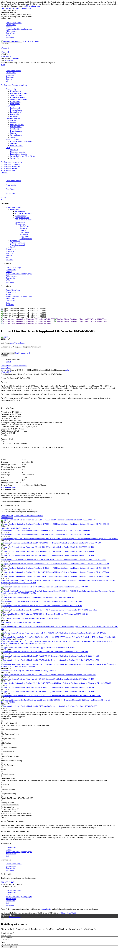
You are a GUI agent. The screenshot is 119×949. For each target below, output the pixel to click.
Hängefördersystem (17, 97)
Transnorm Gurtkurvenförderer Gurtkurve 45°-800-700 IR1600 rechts (80, 560)
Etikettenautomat (16, 146)
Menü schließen (7, 56)
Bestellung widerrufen (8, 915)
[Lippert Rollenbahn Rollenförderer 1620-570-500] (20, 648)
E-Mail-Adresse (7, 933)
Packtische (14, 116)
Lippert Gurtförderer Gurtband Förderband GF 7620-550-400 (71, 679)
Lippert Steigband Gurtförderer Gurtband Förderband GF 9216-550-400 (82, 572)
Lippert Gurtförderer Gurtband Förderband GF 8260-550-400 (71, 691)
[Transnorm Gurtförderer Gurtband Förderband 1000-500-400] (24, 530)
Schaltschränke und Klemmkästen (22, 156)
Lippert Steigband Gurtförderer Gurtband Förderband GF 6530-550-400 (82, 576)
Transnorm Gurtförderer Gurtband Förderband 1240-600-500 (70, 534)
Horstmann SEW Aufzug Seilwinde (43, 671)
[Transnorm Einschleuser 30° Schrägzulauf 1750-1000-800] (23, 614)
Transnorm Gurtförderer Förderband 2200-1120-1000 (62, 601)
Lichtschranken (15, 127)
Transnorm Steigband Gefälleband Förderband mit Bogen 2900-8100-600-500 (89, 539)
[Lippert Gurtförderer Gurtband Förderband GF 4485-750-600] (24, 687)
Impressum (10, 37)
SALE (8, 148)
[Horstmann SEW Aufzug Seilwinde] (15, 671)
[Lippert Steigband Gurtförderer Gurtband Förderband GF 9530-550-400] (28, 568)
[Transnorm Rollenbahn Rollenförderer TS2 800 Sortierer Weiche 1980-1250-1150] (32, 637)
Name (4, 942)
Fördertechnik (11, 89)
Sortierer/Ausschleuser (18, 100)
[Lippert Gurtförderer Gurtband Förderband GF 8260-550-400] (24, 691)
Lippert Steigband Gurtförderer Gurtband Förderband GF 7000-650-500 (82, 524)
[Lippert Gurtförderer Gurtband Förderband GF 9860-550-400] (24, 547)
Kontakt (9, 27)
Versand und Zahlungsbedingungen (19, 29)
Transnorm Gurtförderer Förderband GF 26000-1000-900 (66, 652)
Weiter (13, 947)
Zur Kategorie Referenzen (10, 166)
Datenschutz (10, 33)
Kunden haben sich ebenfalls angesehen (28, 516)
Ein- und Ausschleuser (18, 93)
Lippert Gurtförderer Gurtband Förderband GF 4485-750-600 (71, 687)
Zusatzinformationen (19, 366)
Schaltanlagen (15, 129)
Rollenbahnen (15, 102)
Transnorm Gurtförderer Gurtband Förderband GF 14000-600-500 (76, 543)
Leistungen (10, 251)
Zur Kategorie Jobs (8, 170)
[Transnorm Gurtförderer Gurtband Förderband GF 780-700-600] (25, 706)
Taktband (23, 230)
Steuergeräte (14, 158)
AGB (8, 35)
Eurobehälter (15, 114)
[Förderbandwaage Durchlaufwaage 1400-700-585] (20, 597)
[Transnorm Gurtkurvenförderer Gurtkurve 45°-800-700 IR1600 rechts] (28, 560)
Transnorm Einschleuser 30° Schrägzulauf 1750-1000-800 (67, 614)
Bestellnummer (7, 938)
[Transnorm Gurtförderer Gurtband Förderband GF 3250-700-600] (26, 656)
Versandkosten (46, 909)
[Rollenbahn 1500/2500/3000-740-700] (16, 618)
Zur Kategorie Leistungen (10, 164)
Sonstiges (13, 137)
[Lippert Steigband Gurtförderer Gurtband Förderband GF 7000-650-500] (28, 524)
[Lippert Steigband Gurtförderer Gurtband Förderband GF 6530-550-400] (28, 576)
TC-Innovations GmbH (67, 913)
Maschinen (14, 150)
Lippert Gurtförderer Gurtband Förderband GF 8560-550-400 (71, 555)
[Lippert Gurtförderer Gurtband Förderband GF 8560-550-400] (24, 555)
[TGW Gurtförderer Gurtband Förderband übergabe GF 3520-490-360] (28, 633)
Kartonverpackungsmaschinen (21, 141)
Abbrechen (5, 947)
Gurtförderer (24, 226)
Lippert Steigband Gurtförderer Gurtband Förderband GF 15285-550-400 (84, 683)
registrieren (9, 60)
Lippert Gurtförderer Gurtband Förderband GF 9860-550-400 (71, 547)
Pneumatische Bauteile (18, 154)
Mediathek (9, 260)
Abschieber (24, 234)
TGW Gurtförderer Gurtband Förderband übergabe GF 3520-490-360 (80, 633)
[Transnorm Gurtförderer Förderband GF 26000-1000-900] (23, 652)
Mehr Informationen (33, 6)
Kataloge (9, 255)
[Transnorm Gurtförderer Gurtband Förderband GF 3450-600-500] (26, 660)
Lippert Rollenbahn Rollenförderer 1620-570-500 (58, 648)
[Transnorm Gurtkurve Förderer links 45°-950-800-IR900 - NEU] (25, 610)
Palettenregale (15, 108)
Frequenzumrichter (17, 125)
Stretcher (13, 143)
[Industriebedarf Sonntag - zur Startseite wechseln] (20, 41)
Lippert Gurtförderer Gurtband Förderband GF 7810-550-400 (71, 551)
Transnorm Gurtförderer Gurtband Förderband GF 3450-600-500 (75, 660)
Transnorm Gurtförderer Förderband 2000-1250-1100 (62, 606)
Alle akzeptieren (14, 8)
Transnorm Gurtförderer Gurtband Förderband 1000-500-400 (70, 530)
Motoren (13, 123)
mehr (67, 370)
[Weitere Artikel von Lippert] (4, 337)
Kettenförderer (15, 91)
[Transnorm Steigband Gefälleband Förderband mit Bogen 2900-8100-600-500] (31, 539)
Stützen (13, 133)
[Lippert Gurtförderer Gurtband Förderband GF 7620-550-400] (24, 679)
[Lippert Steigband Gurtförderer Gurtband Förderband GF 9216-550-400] (28, 572)
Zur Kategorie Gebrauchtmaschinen (14, 85)
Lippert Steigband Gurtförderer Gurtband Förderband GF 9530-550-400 (82, 568)
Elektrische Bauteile (17, 152)
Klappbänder (24, 237)
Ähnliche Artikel (7, 516)
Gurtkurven (24, 228)
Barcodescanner (16, 131)
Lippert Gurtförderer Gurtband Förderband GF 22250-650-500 (72, 520)
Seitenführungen (16, 135)
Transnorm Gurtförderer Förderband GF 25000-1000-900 (66, 587)
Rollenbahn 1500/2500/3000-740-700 (45, 618)
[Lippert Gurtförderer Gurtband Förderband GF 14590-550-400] (25, 675)
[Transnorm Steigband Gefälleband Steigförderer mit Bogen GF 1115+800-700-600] (32, 700)
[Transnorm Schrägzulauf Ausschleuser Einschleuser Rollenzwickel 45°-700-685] (31, 627)
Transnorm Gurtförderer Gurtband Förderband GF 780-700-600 (73, 706)
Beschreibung (6, 366)
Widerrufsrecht (11, 31)
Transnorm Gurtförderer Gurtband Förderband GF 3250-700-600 (75, 656)
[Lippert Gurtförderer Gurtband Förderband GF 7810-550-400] (24, 551)
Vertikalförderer (16, 95)
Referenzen (10, 253)
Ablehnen (4, 8)
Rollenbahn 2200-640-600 (32, 622)
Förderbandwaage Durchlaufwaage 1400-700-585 (58, 597)
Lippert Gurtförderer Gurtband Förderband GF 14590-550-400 (72, 675)
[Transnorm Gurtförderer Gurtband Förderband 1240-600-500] (24, 534)
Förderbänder (15, 104)
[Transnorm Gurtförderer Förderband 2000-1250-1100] (21, 606)
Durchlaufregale (16, 110)
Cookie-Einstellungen (13, 23)
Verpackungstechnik (13, 139)
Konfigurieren (26, 8)
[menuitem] (59, 28)
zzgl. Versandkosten (17, 343)
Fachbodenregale (16, 112)
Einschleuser (24, 232)
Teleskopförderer (26, 239)
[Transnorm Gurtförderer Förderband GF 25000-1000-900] (23, 587)
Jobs (7, 257)
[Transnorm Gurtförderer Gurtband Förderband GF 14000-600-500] (26, 543)
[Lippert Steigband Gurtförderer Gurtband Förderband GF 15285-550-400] (29, 683)
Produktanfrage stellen (23, 353)
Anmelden (15, 58)
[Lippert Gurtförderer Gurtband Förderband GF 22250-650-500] (25, 520)
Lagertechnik (10, 106)
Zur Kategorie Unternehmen (11, 162)
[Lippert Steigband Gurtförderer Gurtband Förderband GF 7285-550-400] (28, 564)
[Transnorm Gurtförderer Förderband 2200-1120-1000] (21, 601)
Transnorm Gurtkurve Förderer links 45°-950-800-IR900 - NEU (73, 610)
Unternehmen (11, 25)
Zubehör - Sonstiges (13, 118)
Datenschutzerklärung (15, 917)
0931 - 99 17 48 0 (7, 882)
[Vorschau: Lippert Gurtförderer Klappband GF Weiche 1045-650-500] (27, 319)
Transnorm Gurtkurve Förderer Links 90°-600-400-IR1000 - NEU (76, 696)
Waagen (13, 120)
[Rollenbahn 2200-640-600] (12, 622)
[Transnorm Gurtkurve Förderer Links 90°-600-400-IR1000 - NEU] (26, 696)
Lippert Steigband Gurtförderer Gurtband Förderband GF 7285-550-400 (82, 564)
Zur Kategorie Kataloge (9, 168)
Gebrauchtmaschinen (13, 207)
